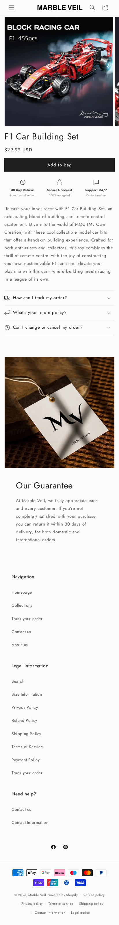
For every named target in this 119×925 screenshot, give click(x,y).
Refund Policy (24, 720)
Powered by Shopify (62, 894)
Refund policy (94, 895)
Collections (22, 605)
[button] (11, 7)
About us (20, 645)
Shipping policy (91, 903)
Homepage (22, 592)
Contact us (21, 632)
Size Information (27, 694)
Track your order (27, 618)
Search (18, 681)
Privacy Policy (25, 707)
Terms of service (61, 903)
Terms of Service (27, 747)
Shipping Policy (26, 734)
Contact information (50, 912)
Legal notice (80, 912)
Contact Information (30, 822)
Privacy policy (32, 903)
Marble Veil (37, 894)
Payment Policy (26, 760)
